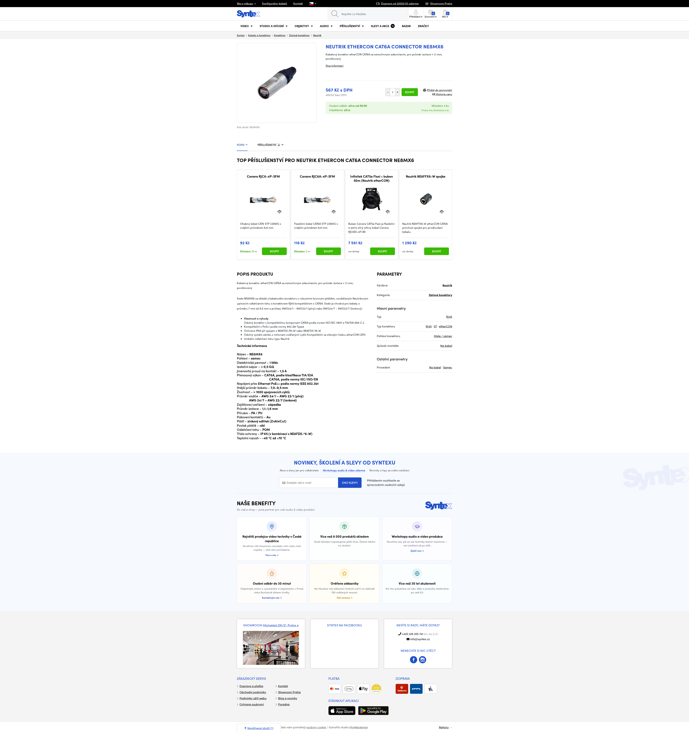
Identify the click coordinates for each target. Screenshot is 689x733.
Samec (447, 367)
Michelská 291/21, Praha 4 (281, 625)
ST (435, 326)
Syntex (241, 35)
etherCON (445, 326)
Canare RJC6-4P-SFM (263, 176)
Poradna (284, 704)
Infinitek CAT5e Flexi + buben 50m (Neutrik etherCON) (371, 178)
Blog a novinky (287, 698)
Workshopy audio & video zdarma (344, 470)
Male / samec (443, 336)
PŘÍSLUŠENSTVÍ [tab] (268, 145)
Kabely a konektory (259, 35)
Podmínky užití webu (253, 698)
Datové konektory (299, 35)
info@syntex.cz (420, 639)
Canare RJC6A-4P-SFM (317, 176)
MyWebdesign (358, 727)
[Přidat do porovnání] (279, 211)
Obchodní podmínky (253, 692)
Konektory (279, 35)
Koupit (409, 92)
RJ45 (449, 317)
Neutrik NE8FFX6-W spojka (425, 176)
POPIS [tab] (241, 145)
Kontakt (298, 3)
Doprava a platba (251, 686)
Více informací (334, 66)
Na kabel (446, 346)
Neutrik (317, 35)
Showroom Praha (289, 692)
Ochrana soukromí (252, 704)
